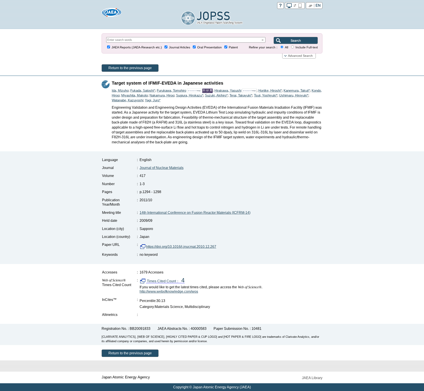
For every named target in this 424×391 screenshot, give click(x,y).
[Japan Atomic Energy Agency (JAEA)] (111, 14)
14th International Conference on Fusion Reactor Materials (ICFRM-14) (195, 212)
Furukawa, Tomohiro (171, 90)
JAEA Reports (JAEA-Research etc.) (137, 47)
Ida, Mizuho (120, 90)
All (286, 47)
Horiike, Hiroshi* (270, 90)
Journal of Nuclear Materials (162, 168)
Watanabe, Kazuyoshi (127, 100)
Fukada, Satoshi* (142, 90)
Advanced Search (300, 55)
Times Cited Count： (165, 281)
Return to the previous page (130, 68)
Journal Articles (179, 47)
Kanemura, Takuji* (297, 90)
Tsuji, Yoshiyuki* (265, 95)
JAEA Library (312, 378)
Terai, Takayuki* (240, 95)
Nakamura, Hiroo (162, 95)
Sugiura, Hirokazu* (189, 95)
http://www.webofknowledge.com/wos (169, 291)
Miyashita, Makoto (134, 95)
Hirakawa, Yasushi (227, 90)
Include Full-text (306, 47)
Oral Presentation (209, 47)
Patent (233, 47)
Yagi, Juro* (153, 100)
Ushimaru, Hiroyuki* (293, 95)
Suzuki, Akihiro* (216, 95)
